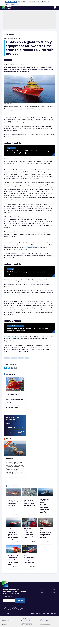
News (41, 589)
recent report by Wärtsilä (14, 336)
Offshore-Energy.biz (11, 1)
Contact (54, 613)
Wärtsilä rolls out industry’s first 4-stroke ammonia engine (26, 273)
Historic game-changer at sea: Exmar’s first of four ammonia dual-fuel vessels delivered (13, 535)
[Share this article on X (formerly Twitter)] (9, 368)
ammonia (7, 358)
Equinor (27, 358)
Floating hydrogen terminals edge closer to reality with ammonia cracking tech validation (44, 507)
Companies (53, 592)
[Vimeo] (14, 608)
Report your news (34, 613)
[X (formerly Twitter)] (21, 432)
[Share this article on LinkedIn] (5, 368)
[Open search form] (50, 8)
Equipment (8, 60)
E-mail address (7, 596)
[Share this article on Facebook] (12, 368)
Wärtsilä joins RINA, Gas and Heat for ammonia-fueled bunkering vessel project (27, 329)
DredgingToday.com (34, 1)
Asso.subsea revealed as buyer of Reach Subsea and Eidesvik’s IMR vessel (45, 534)
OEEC (54, 589)
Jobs (42, 592)
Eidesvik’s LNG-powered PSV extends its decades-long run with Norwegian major (28, 152)
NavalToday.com (45, 1)
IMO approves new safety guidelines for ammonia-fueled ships (13, 561)
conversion (14, 358)
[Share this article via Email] (15, 368)
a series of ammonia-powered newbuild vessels (21, 295)
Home (5, 38)
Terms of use (49, 613)
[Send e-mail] (17, 608)
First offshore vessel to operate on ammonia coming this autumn (13, 503)
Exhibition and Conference (12, 4)
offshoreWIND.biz (22, 1)
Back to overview (10, 34)
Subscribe (11, 427)
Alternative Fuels (14, 38)
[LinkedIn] (23, 432)
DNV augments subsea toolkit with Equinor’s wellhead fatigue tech (29, 534)
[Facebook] (19, 432)
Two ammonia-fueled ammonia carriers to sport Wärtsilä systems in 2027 (29, 503)
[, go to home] (7, 7)
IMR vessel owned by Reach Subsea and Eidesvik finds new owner (29, 560)
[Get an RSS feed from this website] (21, 608)
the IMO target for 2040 (19, 249)
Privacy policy (42, 613)
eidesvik (21, 358)
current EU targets (30, 247)
